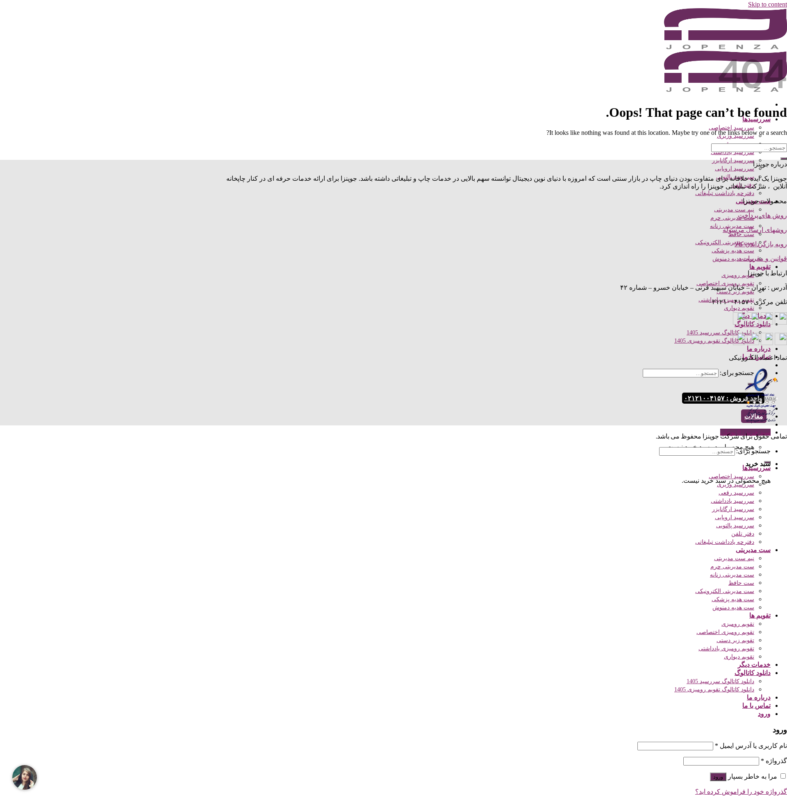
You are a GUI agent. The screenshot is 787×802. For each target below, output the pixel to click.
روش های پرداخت (762, 215)
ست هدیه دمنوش (733, 259)
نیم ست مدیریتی (734, 210)
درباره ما (759, 348)
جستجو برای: (753, 450)
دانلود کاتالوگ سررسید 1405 (720, 332)
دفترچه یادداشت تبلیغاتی (724, 193)
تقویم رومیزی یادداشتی (726, 648)
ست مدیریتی (753, 549)
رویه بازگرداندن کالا (761, 244)
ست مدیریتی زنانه (732, 575)
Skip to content (767, 4)
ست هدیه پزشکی (733, 251)
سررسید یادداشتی (732, 152)
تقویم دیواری (739, 308)
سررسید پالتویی (735, 526)
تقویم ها (760, 266)
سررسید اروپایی (734, 169)
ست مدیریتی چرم (732, 218)
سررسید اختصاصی (731, 128)
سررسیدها (756, 467)
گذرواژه (774, 760)
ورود (718, 777)
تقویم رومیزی (737, 275)
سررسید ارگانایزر (733, 160)
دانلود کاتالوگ (753, 672)
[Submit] (783, 158)
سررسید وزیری (735, 485)
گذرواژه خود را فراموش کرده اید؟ (741, 791)
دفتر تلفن (742, 534)
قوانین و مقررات (764, 258)
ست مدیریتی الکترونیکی (724, 242)
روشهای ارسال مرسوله (755, 229)
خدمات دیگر (754, 664)
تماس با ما (756, 705)
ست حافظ (741, 234)
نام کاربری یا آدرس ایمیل (751, 745)
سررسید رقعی (736, 493)
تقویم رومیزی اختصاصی (725, 632)
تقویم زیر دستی (735, 292)
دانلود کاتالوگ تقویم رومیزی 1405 (714, 341)
